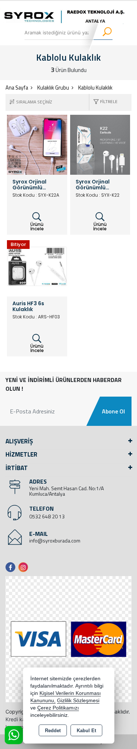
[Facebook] (11, 567)
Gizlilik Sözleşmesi (78, 700)
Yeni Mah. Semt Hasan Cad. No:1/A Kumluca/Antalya (66, 491)
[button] (104, 102)
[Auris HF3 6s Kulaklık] (37, 265)
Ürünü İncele (37, 226)
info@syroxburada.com (54, 540)
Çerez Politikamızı (58, 708)
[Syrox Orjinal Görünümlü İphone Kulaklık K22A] (37, 144)
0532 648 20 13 (47, 516)
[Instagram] (24, 567)
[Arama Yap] (102, 32)
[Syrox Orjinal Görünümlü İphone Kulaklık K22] (100, 144)
